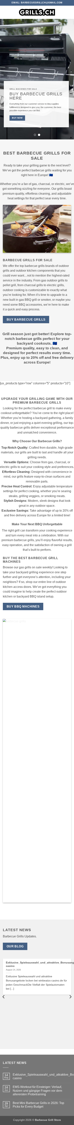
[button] (5, 12)
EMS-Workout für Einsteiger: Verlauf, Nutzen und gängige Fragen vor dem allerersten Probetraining (37, 1090)
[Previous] (4, 997)
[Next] (70, 997)
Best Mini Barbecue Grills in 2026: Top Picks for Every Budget (38, 1104)
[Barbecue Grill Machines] (37, 12)
